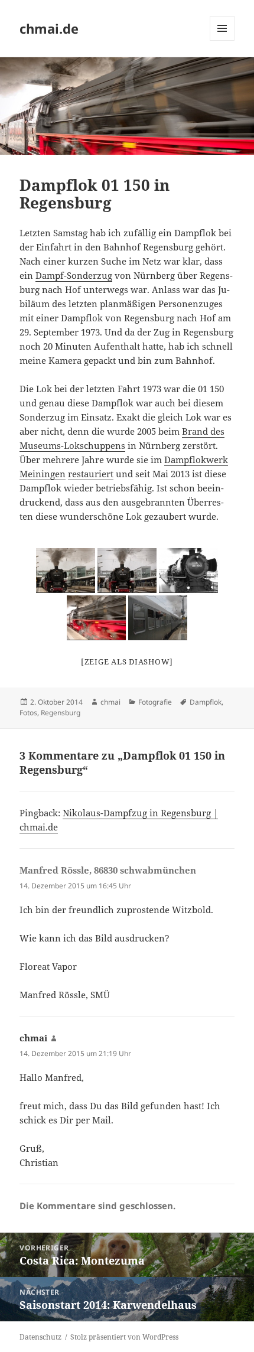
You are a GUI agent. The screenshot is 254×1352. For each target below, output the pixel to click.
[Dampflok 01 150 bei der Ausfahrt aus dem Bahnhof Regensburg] (65, 570)
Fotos (28, 713)
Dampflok (206, 702)
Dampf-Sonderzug (73, 275)
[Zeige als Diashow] (127, 661)
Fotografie (155, 702)
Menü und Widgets (222, 40)
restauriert (90, 474)
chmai (110, 702)
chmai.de (49, 28)
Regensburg (60, 713)
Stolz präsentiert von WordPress (124, 1337)
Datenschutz (40, 1337)
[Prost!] (157, 617)
